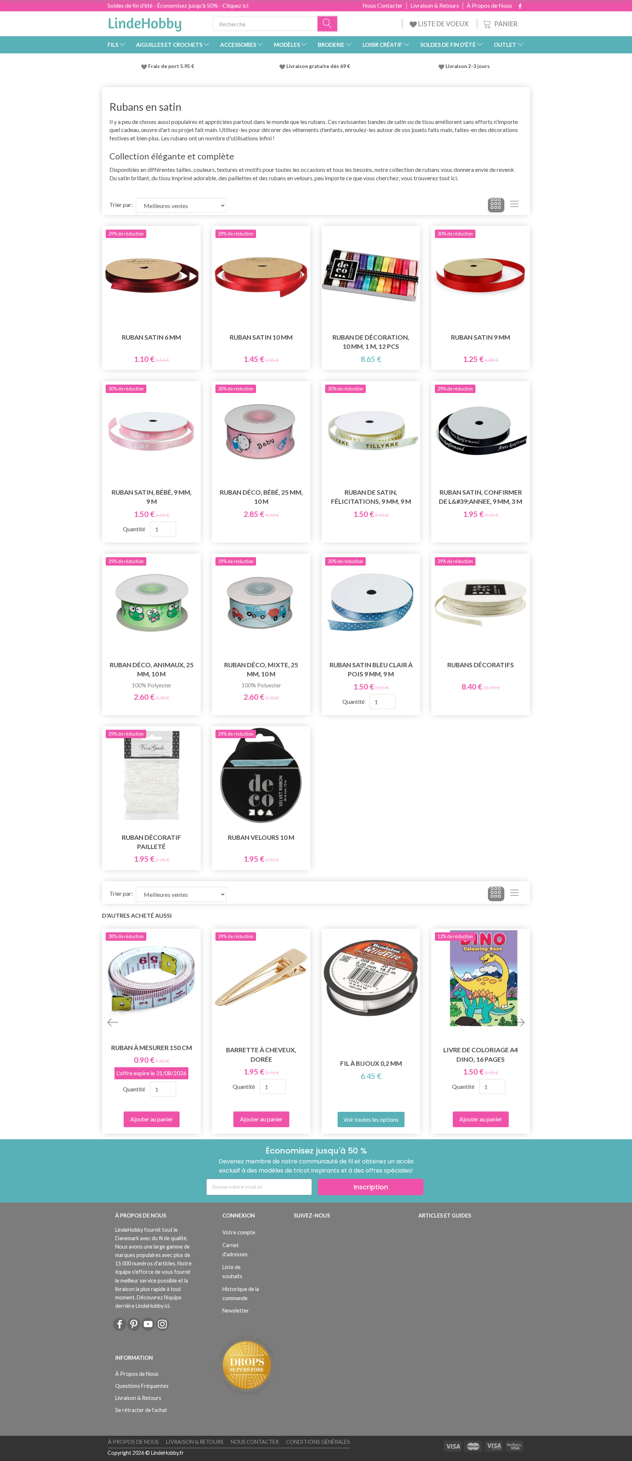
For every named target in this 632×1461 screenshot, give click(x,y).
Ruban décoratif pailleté (151, 842)
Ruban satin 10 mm (261, 337)
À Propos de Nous (489, 5)
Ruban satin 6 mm (151, 337)
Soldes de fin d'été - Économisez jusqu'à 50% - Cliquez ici (178, 5)
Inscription (371, 1187)
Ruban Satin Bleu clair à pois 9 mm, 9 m (371, 669)
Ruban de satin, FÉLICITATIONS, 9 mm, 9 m (371, 496)
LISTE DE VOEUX (443, 24)
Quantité (134, 528)
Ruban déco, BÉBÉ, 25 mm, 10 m (261, 496)
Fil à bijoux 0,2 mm (371, 1063)
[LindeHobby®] (144, 22)
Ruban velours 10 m (261, 837)
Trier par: (121, 204)
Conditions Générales (318, 1442)
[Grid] (496, 205)
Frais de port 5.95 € (171, 66)
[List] (514, 205)
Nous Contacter (382, 5)
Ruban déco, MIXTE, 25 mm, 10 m (261, 669)
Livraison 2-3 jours (467, 66)
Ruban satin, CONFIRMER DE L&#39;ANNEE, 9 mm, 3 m (480, 496)
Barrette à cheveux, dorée (261, 1054)
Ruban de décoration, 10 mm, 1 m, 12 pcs (370, 341)
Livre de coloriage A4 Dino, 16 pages (480, 1054)
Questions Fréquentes (142, 1386)
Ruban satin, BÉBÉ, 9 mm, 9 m (152, 496)
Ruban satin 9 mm (480, 337)
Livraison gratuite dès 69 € (319, 66)
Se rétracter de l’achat (141, 1410)
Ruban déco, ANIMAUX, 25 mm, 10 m (151, 669)
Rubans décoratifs (480, 665)
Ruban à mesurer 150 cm (151, 1048)
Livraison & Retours (434, 5)
